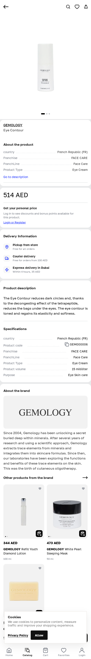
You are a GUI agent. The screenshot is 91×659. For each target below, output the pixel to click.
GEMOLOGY (12, 125)
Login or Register (14, 222)
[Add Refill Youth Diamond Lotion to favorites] (40, 488)
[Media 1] (43, 113)
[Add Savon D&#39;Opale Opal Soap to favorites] (40, 568)
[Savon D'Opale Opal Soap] (23, 591)
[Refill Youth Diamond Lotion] (23, 511)
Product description (19, 288)
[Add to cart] (39, 533)
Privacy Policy (18, 635)
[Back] (6, 7)
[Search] (68, 6)
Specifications (15, 329)
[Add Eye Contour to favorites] (77, 6)
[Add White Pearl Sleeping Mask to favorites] (83, 488)
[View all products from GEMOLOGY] (85, 477)
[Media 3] (49, 113)
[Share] (85, 6)
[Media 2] (46, 113)
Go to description (15, 177)
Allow (39, 635)
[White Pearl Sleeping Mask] (67, 511)
